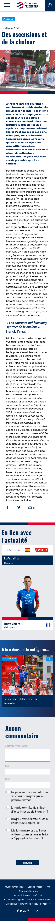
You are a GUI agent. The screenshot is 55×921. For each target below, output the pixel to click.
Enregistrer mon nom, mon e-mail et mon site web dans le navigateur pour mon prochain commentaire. (29, 796)
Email (8, 779)
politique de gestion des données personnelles (28, 832)
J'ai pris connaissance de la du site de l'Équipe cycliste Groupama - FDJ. (29, 834)
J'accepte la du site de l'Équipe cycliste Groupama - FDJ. (29, 821)
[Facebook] (18, 910)
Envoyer (27, 862)
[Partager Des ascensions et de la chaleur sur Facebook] (10, 507)
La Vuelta (8, 19)
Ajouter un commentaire (16, 746)
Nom (7, 766)
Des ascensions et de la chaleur (24, 38)
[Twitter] (21, 910)
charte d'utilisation (30, 819)
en (37, 910)
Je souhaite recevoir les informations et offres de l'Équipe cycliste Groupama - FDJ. (30, 809)
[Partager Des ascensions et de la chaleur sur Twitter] (21, 507)
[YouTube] (24, 910)
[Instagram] (28, 910)
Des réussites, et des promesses (20, 699)
